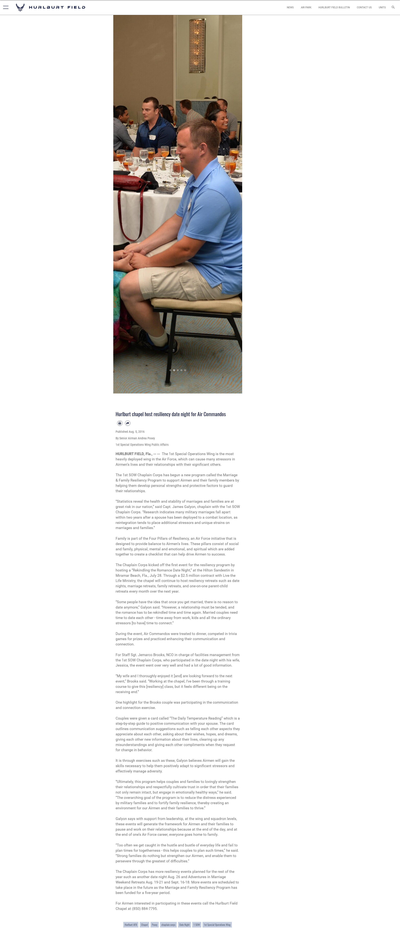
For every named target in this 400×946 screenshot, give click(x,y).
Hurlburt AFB (131, 925)
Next (235, 204)
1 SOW (197, 925)
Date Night (184, 925)
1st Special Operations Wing (217, 925)
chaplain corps (168, 925)
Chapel (144, 925)
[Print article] (119, 423)
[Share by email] (127, 423)
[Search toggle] (393, 7)
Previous (119, 204)
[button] (5, 7)
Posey (154, 925)
